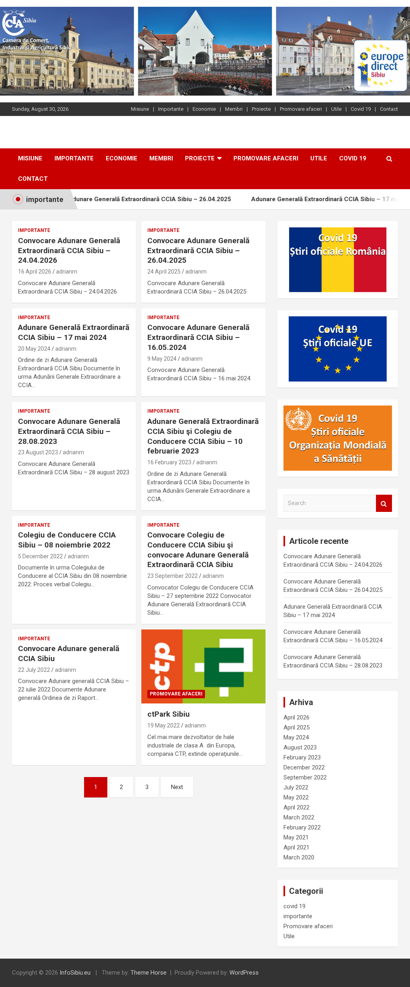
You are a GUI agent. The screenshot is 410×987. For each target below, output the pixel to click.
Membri (234, 109)
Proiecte (261, 109)
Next (177, 787)
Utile (336, 109)
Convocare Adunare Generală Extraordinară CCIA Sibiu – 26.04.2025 (198, 250)
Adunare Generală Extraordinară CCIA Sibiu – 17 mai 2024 (317, 199)
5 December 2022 (40, 556)
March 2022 (298, 817)
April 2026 (296, 717)
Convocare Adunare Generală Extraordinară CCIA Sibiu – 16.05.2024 (198, 337)
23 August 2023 (38, 452)
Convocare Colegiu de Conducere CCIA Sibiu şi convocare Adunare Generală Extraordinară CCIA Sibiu (198, 549)
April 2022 (296, 807)
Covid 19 (361, 109)
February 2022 (302, 827)
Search (384, 503)
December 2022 (304, 767)
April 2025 (296, 727)
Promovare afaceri (301, 109)
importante (34, 230)
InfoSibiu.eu (75, 972)
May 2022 (296, 797)
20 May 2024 (34, 349)
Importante (170, 109)
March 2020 (298, 857)
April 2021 (296, 847)
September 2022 (305, 777)
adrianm (66, 271)
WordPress (244, 972)
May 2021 (296, 837)
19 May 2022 (163, 725)
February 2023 (302, 757)
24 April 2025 (164, 271)
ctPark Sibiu (168, 714)
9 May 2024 (162, 359)
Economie (204, 109)
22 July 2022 (34, 670)
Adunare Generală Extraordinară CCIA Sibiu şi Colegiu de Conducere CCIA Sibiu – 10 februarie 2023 (203, 436)
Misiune (140, 109)
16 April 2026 (34, 271)
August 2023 (300, 747)
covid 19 (294, 906)
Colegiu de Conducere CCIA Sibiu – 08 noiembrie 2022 (67, 539)
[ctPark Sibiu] (203, 666)
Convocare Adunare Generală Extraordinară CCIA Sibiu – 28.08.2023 (69, 431)
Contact (389, 109)
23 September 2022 (172, 576)
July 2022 (295, 787)
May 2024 (296, 737)
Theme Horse (149, 972)
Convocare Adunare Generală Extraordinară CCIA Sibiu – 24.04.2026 (69, 250)
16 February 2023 (169, 462)
